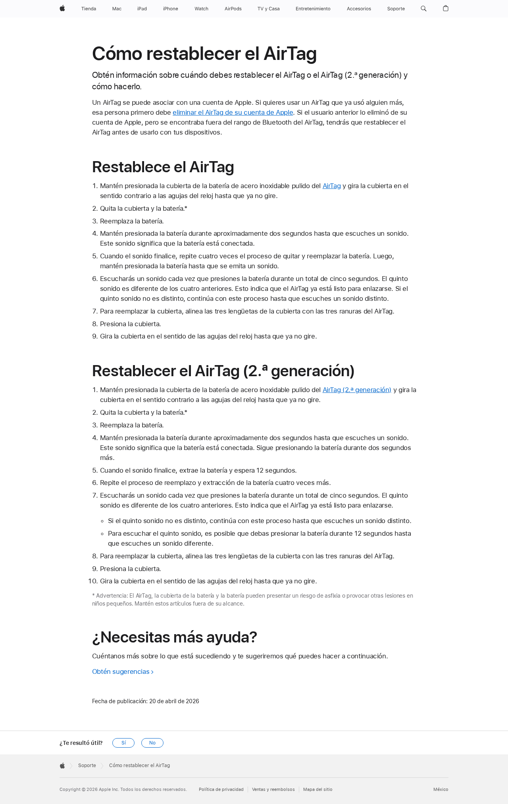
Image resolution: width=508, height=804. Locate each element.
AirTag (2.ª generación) (357, 390)
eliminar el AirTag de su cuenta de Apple (233, 112)
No (152, 743)
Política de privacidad (221, 789)
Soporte (87, 765)
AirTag (332, 186)
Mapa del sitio (318, 789)
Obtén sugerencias (121, 671)
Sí (123, 743)
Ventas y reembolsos (273, 789)
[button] (424, 8)
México (440, 789)
